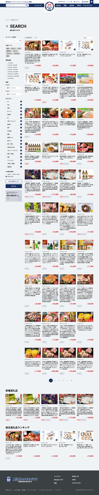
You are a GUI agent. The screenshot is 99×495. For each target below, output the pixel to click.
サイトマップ (58, 490)
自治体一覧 (75, 476)
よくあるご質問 (16, 490)
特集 (65, 5)
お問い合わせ (9, 490)
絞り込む (13, 186)
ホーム (7, 20)
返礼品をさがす (58, 480)
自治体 (72, 5)
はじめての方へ (76, 483)
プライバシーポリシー (32, 490)
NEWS (79, 5)
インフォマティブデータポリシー (46, 490)
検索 (27, 5)
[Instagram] (67, 2)
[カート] (91, 2)
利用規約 (24, 490)
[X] (69, 2)
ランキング (38, 5)
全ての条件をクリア (14, 181)
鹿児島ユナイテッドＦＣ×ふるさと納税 (19, 2)
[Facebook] (71, 2)
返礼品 (58, 5)
